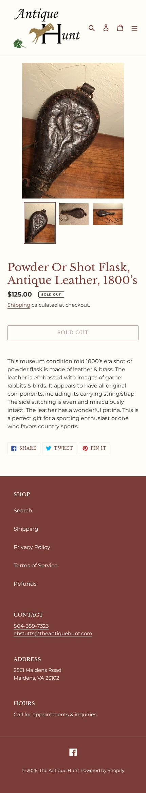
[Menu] (134, 27)
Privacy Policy (32, 547)
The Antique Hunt (59, 770)
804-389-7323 (31, 626)
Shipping (18, 305)
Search (23, 510)
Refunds (25, 584)
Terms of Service (36, 565)
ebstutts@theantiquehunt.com (53, 633)
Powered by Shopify (102, 770)
